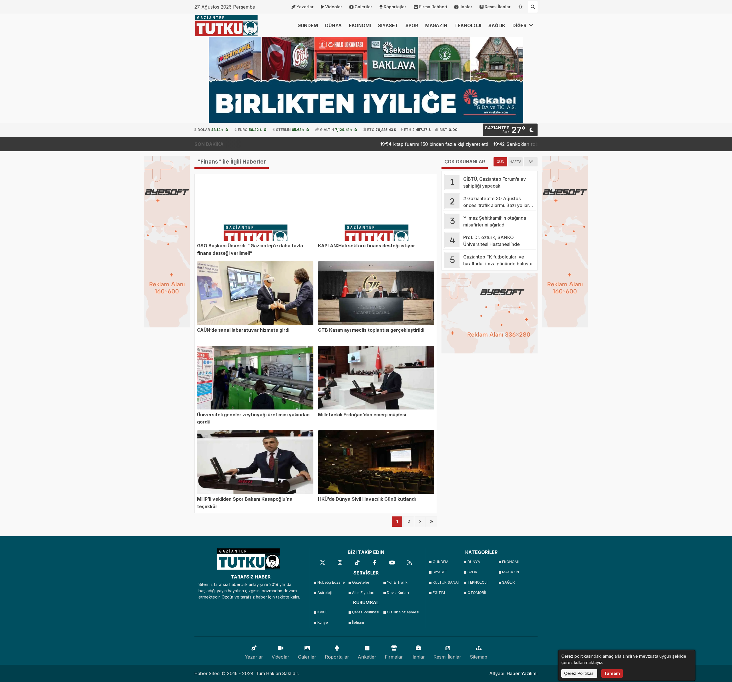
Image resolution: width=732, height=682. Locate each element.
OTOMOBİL (477, 592)
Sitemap (478, 657)
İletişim (358, 622)
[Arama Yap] (533, 7)
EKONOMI (360, 25)
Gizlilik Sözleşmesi (402, 612)
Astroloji (324, 592)
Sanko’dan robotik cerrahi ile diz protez (517, 144)
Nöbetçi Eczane (331, 582)
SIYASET (388, 25)
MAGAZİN (436, 25)
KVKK (322, 612)
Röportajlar (395, 6)
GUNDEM (307, 25)
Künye (322, 622)
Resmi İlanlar (498, 6)
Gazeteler (360, 582)
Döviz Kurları (398, 592)
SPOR (411, 25)
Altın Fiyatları (363, 592)
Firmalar (394, 657)
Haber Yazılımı (522, 673)
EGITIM (439, 592)
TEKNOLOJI (467, 25)
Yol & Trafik (397, 582)
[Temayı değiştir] (520, 5)
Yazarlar (305, 6)
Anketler (367, 657)
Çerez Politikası (365, 612)
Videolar (333, 6)
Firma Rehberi (433, 6)
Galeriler (363, 6)
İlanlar (466, 6)
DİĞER (520, 25)
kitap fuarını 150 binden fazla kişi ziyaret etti (408, 144)
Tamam (612, 673)
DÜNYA (333, 25)
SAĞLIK (496, 25)
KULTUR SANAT (446, 582)
